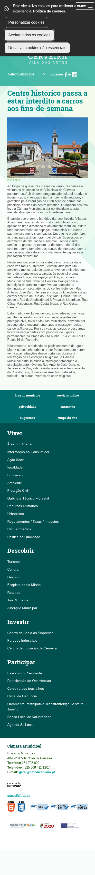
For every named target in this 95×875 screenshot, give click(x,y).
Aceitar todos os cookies (29, 35)
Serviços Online (68, 395)
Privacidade (27, 407)
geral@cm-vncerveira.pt (37, 772)
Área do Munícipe (27, 395)
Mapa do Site (67, 418)
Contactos (67, 407)
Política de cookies (49, 11)
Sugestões (27, 418)
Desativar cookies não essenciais (37, 48)
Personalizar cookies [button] (26, 22)
